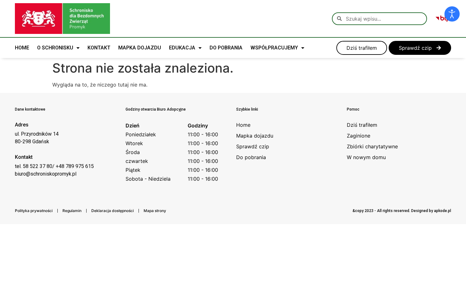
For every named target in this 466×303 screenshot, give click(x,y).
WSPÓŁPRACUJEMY (274, 48)
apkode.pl (442, 211)
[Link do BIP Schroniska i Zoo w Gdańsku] (443, 19)
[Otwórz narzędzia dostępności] (452, 14)
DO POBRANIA (226, 48)
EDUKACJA (182, 48)
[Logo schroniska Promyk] (62, 18)
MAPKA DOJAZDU (139, 48)
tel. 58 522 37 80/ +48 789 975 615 (54, 166)
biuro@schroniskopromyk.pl (45, 174)
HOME (22, 48)
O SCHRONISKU (55, 48)
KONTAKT (98, 48)
